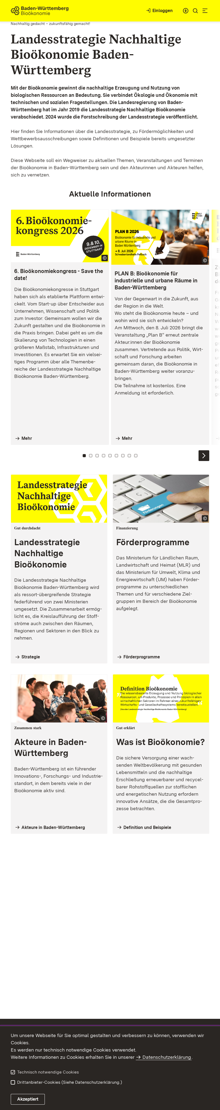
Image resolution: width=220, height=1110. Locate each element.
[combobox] (185, 10)
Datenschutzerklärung (166, 1057)
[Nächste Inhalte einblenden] (204, 455)
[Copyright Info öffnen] (104, 258)
